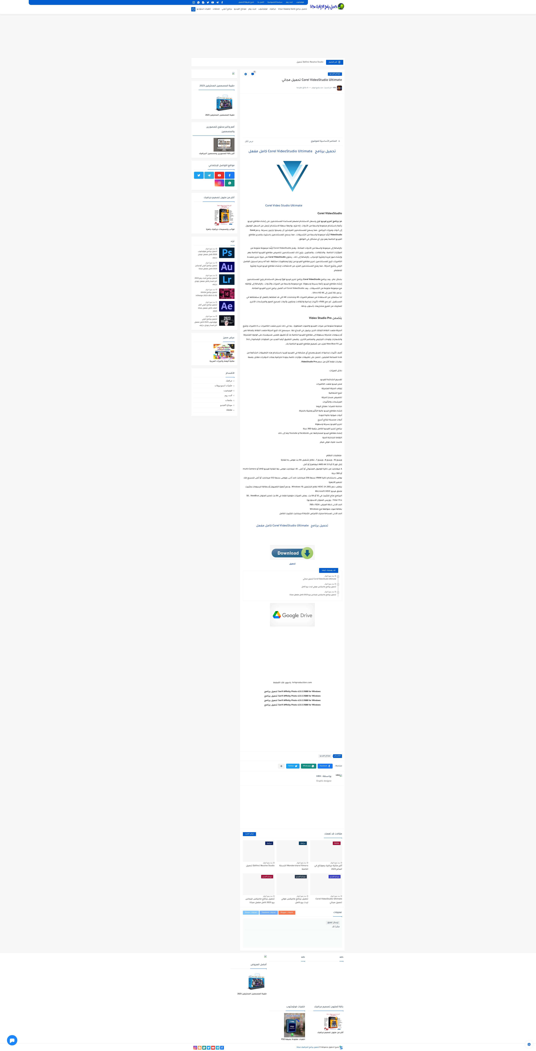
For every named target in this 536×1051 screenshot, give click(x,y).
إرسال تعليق (332, 923)
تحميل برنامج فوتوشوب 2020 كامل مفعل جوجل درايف (207, 255)
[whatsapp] (198, 2)
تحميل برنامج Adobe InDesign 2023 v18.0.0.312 (206, 294)
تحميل (292, 564)
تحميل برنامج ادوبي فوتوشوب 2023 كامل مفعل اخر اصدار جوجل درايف (205, 322)
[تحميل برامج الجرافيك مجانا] (327, 6)
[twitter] (208, 2)
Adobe (229, 410)
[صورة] (226, 253)
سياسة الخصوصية (275, 2)
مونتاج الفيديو (240, 9)
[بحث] (193, 9)
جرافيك (273, 9)
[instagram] (193, 2)
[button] (325, 766)
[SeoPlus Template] (341, 1047)
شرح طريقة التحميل (246, 2)
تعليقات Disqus (251, 913)
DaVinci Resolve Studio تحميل (260, 866)
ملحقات (216, 9)
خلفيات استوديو (204, 9)
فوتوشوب (300, 2)
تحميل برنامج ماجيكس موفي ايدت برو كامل (319, 587)
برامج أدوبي (227, 9)
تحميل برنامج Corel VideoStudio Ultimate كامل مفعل (292, 152)
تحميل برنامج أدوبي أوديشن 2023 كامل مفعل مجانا (206, 267)
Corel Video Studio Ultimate (283, 206)
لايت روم (289, 2)
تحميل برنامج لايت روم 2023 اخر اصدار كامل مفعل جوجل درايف (206, 281)
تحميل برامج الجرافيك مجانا (308, 1047)
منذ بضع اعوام (329, 576)
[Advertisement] (268, 36)
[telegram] (217, 2)
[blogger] (203, 2)
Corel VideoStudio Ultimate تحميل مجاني (319, 579)
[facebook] (222, 2)
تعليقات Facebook (269, 913)
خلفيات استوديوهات (223, 385)
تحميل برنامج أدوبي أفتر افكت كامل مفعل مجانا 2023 (207, 308)
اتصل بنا (261, 2)
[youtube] (212, 2)
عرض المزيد (249, 834)
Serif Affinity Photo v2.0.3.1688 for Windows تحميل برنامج (297, 62)
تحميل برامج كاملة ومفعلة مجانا (292, 9)
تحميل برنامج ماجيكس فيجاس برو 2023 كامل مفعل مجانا (312, 595)
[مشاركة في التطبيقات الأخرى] (281, 766)
